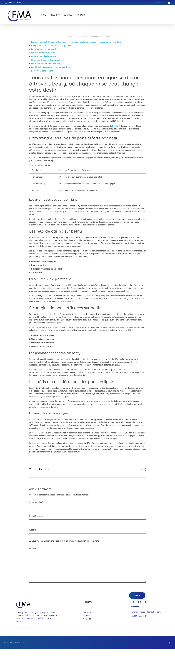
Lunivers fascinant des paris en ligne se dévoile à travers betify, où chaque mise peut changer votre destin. (76, 42)
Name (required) (36, 502)
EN (157, 3)
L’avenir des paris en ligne (42, 71)
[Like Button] (141, 469)
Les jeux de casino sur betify (43, 53)
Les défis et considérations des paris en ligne (50, 67)
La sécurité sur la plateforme (43, 56)
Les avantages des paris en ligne (45, 49)
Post (107, 36)
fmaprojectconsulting (92, 36)
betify (115, 126)
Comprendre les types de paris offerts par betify (51, 45)
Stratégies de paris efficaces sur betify (47, 60)
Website (32, 530)
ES (160, 3)
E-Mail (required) (36, 516)
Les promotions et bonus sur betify (46, 63)
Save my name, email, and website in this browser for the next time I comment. (65, 541)
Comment (33, 548)
